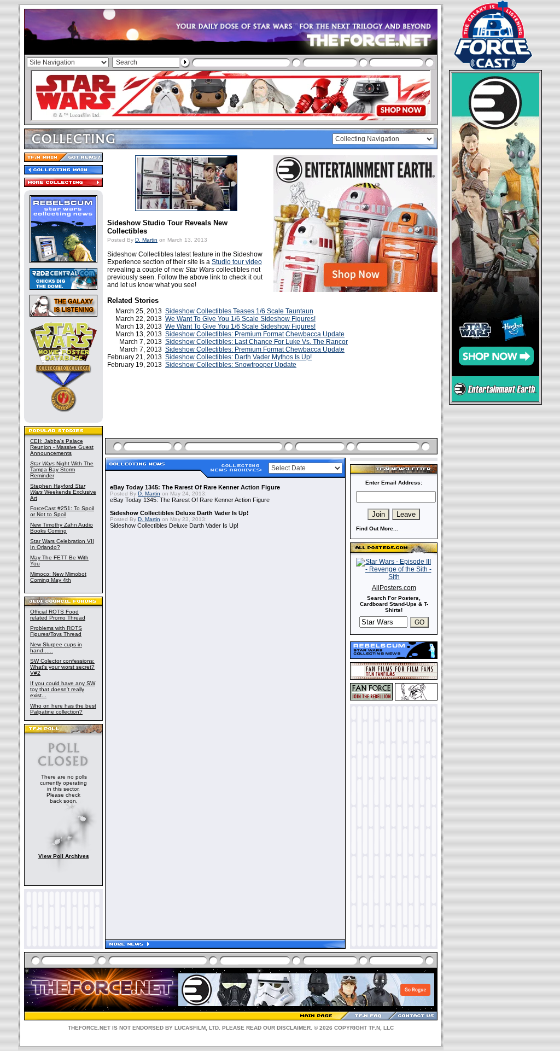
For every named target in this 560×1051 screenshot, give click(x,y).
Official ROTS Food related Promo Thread (57, 615)
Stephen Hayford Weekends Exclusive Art (63, 492)
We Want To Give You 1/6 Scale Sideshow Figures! (240, 319)
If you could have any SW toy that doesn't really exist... (62, 689)
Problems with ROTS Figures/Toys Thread (56, 631)
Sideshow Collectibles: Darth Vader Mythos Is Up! (238, 357)
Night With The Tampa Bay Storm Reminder (62, 469)
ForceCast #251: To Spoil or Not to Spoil (62, 511)
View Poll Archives (63, 856)
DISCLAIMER (294, 1028)
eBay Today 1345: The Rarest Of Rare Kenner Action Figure (195, 487)
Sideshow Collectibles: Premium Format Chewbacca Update (255, 334)
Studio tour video (237, 262)
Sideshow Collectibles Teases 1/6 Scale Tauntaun (239, 311)
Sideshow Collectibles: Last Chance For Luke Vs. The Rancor (256, 342)
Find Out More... (377, 529)
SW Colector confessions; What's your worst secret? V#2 (62, 667)
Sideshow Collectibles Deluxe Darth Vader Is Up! (179, 513)
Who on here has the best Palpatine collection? (63, 709)
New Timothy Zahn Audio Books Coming (61, 528)
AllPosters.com (394, 588)
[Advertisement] (272, 416)
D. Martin (146, 240)
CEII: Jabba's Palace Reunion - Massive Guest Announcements (62, 447)
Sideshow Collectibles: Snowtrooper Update (230, 365)
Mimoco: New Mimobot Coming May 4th (58, 577)
